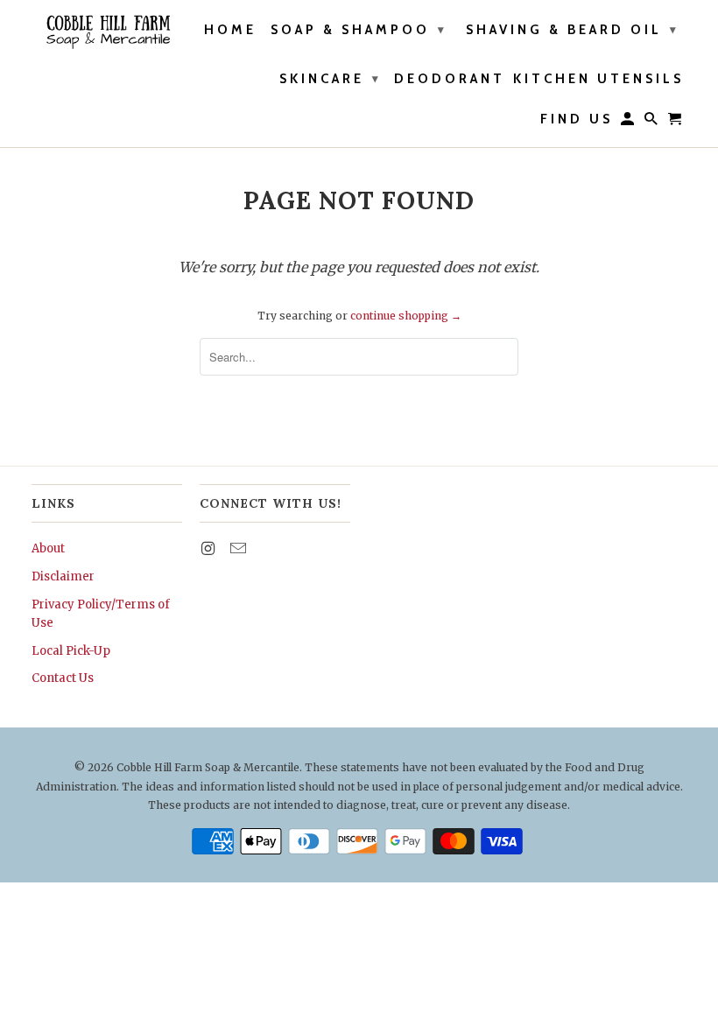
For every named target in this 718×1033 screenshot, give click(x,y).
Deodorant (449, 79)
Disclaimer (63, 576)
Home (230, 30)
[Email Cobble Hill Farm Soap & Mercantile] (240, 548)
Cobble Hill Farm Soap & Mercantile (207, 767)
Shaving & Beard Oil (572, 30)
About (48, 548)
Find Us (576, 119)
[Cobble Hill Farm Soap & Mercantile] (107, 32)
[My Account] (629, 122)
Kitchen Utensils (598, 79)
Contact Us (63, 678)
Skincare (330, 79)
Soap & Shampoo (359, 30)
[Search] (652, 122)
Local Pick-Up (71, 650)
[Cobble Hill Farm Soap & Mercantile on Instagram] (209, 548)
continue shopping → (405, 315)
